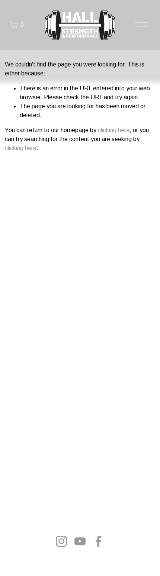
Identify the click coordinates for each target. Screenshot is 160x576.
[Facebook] (99, 541)
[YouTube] (80, 541)
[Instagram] (61, 541)
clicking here (113, 130)
